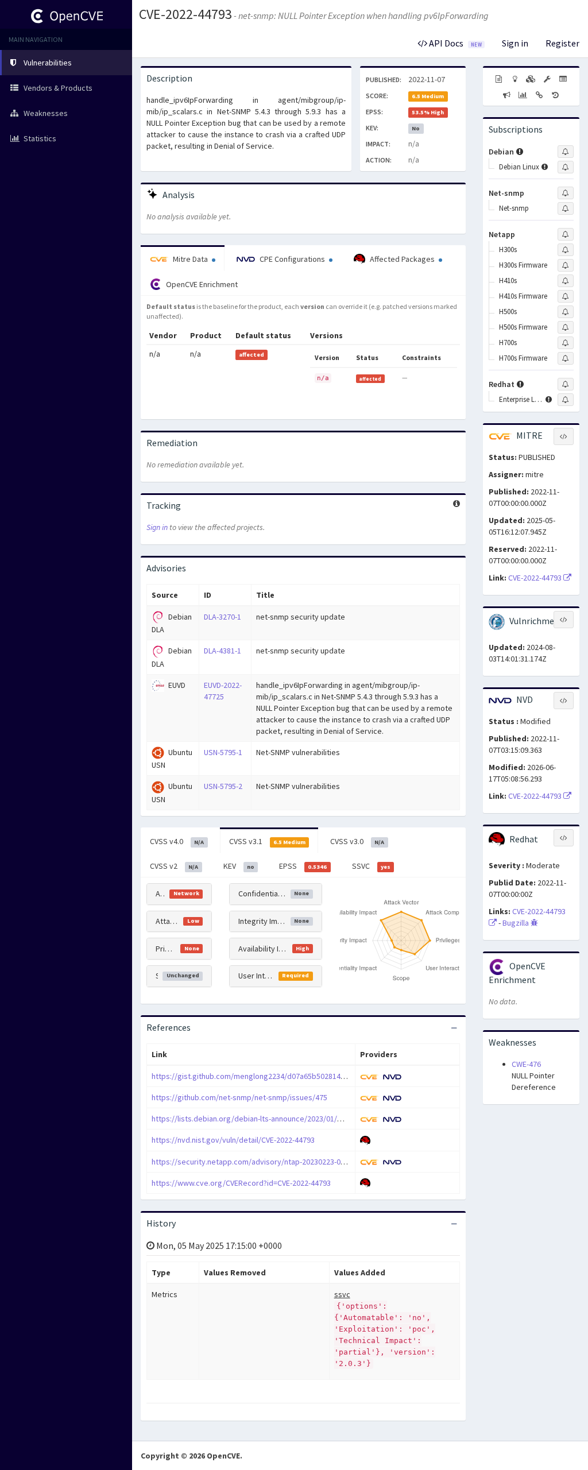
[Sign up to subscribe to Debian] (566, 151)
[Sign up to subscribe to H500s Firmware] (566, 327)
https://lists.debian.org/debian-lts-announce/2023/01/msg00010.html (270, 1118)
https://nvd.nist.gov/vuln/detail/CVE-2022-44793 (233, 1140)
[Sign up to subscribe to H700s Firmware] (566, 358)
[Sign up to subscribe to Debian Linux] (566, 167)
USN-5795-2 (223, 786)
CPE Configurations (292, 259)
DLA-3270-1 (222, 617)
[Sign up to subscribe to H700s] (566, 342)
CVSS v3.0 (357, 841)
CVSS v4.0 (177, 841)
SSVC (371, 866)
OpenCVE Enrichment (201, 284)
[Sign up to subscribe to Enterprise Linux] (566, 399)
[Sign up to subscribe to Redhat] (566, 384)
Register (562, 43)
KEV (238, 866)
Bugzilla (516, 923)
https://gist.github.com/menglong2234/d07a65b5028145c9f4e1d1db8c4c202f (284, 1076)
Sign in (515, 43)
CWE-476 (526, 1064)
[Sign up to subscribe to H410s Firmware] (566, 296)
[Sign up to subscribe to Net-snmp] (566, 193)
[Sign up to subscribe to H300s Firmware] (566, 265)
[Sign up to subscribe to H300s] (566, 249)
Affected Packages (402, 259)
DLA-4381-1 (222, 650)
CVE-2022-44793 (185, 14)
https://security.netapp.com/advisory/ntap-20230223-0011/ (253, 1161)
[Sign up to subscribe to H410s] (566, 280)
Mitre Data (190, 259)
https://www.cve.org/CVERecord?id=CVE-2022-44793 (241, 1183)
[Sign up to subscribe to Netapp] (566, 234)
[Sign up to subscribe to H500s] (566, 311)
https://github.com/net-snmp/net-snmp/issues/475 (239, 1097)
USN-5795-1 (223, 752)
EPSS (303, 866)
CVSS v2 (174, 866)
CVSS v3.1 (267, 841)
